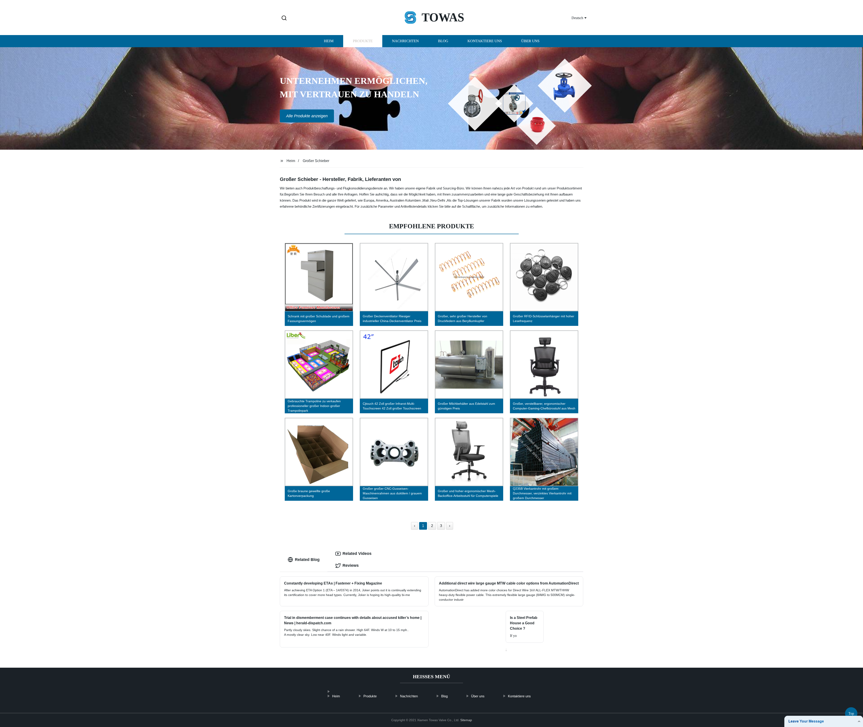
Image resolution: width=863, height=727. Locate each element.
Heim (329, 41)
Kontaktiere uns (484, 41)
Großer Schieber (316, 161)
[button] (284, 18)
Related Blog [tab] (307, 559)
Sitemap (466, 720)
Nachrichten (405, 41)
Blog (443, 41)
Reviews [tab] (351, 565)
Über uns (530, 41)
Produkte (363, 41)
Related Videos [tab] (357, 553)
